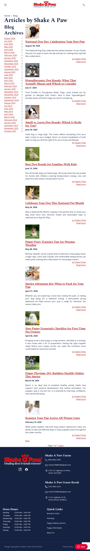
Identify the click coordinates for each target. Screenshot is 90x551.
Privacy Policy (68, 546)
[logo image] (45, 4)
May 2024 (8, 111)
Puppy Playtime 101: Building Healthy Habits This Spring (54, 375)
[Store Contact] (84, 4)
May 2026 (8, 47)
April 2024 (8, 114)
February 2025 (10, 86)
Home (7, 15)
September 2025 (11, 69)
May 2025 (8, 77)
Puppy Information (54, 528)
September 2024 (11, 100)
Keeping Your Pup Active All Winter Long (52, 418)
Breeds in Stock (53, 513)
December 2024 (11, 92)
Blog (15, 15)
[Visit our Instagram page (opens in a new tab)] (20, 469)
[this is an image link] (23, 459)
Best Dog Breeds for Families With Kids (51, 164)
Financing (50, 518)
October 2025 (10, 66)
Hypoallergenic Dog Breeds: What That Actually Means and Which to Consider (50, 82)
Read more (81, 61)
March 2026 (9, 52)
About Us (50, 532)
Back (27, 441)
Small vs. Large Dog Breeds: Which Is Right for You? (53, 124)
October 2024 (10, 97)
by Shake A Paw (79, 59)
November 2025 (11, 63)
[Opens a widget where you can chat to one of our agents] (81, 547)
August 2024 (9, 103)
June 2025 (8, 75)
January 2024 (10, 122)
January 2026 (10, 58)
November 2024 (11, 94)
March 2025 (9, 83)
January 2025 (10, 89)
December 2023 (11, 125)
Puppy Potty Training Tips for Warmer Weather (50, 243)
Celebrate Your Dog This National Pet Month (54, 203)
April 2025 (8, 80)
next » (61, 445)
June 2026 (8, 44)
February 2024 (10, 120)
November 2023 (11, 128)
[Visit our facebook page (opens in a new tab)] (26, 469)
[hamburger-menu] (5, 4)
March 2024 (9, 117)
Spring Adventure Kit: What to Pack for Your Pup (54, 285)
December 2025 (11, 61)
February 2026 (10, 55)
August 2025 (9, 72)
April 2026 (8, 49)
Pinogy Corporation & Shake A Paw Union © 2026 (23, 546)
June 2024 (8, 108)
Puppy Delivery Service (56, 523)
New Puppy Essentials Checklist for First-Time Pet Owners (55, 330)
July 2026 (8, 41)
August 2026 (9, 38)
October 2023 (10, 131)
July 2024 (8, 106)
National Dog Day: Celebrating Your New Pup (55, 42)
